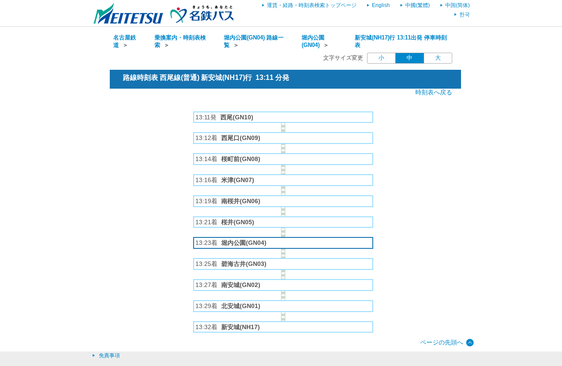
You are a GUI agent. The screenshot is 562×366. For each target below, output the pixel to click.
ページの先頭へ (441, 342)
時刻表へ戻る (433, 92)
